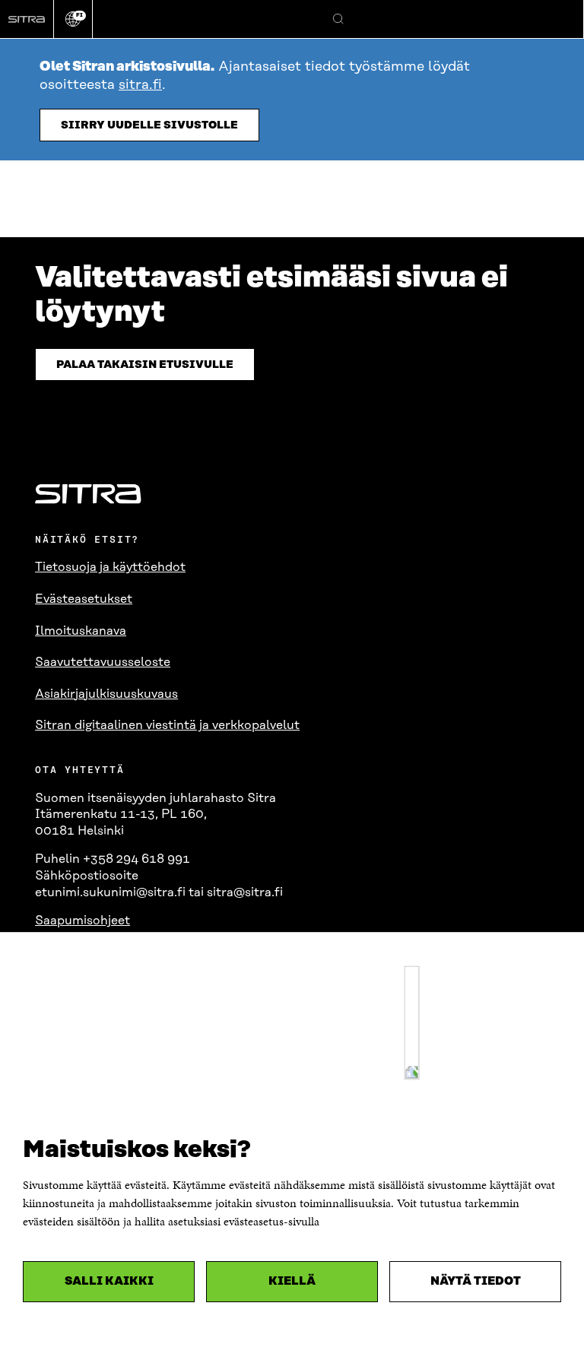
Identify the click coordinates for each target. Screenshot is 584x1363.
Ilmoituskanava (80, 631)
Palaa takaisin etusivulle (144, 365)
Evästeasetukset (83, 599)
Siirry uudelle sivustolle (149, 125)
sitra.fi (140, 85)
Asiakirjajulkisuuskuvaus (106, 694)
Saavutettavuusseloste (102, 662)
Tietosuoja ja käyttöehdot (110, 567)
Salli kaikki (109, 1281)
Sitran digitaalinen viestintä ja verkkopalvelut (167, 725)
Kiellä (292, 1281)
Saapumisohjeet (82, 920)
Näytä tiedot (475, 1281)
